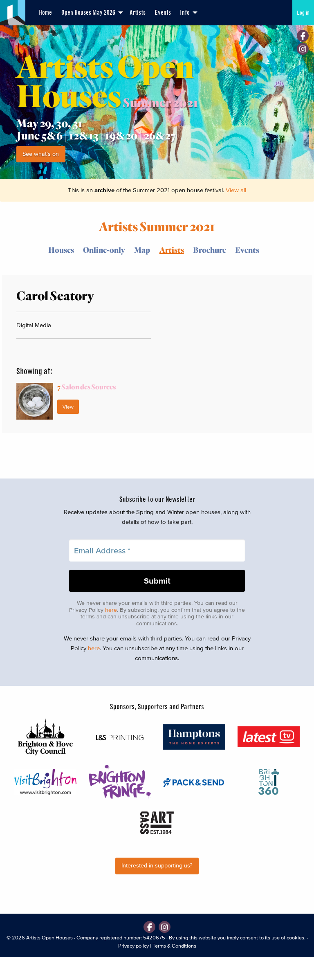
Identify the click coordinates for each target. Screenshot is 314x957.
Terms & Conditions (174, 946)
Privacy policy (133, 946)
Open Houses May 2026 (88, 12)
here (111, 610)
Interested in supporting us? (157, 866)
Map (142, 249)
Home (45, 12)
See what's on (40, 154)
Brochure (209, 249)
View (68, 406)
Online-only (104, 249)
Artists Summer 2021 (157, 226)
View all (236, 189)
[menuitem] (45, 12)
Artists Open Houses (49, 938)
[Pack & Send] (194, 782)
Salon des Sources (86, 386)
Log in (303, 12)
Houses (61, 249)
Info (185, 12)
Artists (138, 12)
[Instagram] (303, 49)
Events (163, 12)
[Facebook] (303, 36)
